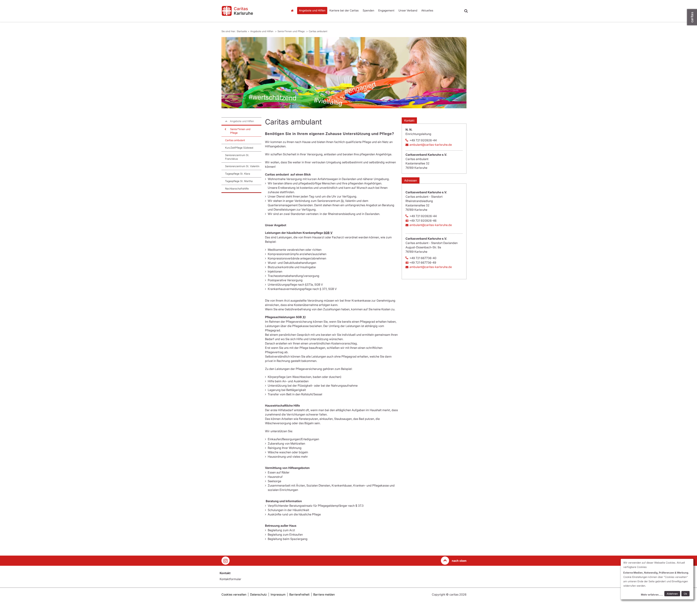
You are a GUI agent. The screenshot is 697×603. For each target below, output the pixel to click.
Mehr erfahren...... (652, 594)
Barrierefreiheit (299, 594)
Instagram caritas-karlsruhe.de (225, 560)
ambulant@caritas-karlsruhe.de (430, 144)
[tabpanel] (343, 72)
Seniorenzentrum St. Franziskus (237, 157)
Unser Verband (407, 10)
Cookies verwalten (233, 594)
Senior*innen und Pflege (291, 31)
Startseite (293, 10)
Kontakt (409, 120)
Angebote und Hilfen (312, 10)
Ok (685, 593)
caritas (692, 17)
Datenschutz (258, 594)
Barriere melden (324, 594)
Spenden (368, 10)
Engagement (386, 10)
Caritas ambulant (318, 31)
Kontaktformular (230, 579)
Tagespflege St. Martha (239, 181)
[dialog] (657, 579)
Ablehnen (672, 593)
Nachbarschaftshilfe (237, 188)
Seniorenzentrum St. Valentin (242, 166)
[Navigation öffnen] (225, 129)
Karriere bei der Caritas (344, 10)
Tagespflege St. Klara (237, 173)
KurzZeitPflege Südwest (239, 147)
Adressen (410, 180)
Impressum (278, 594)
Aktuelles (427, 10)
